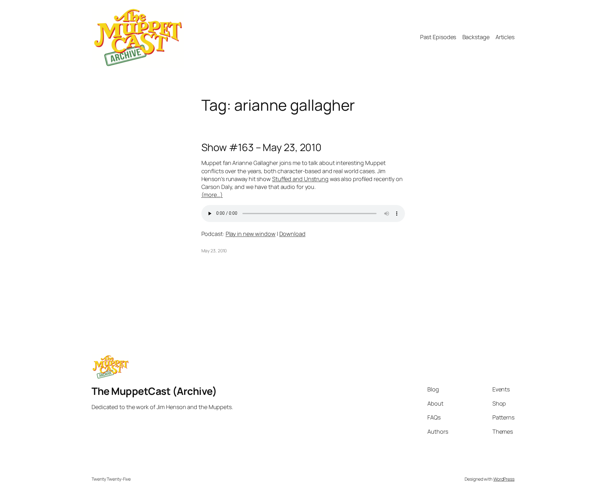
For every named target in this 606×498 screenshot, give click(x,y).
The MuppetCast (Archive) (154, 391)
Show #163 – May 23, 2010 (261, 147)
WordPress (503, 479)
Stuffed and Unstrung (300, 179)
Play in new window (251, 233)
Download (292, 233)
